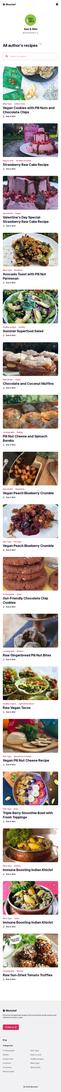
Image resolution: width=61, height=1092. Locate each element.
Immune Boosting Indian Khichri (28, 870)
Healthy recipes (9, 327)
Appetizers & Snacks (22, 756)
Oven (19, 594)
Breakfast (18, 270)
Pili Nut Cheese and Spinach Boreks (25, 438)
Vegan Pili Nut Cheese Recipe (26, 760)
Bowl (16, 809)
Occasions (7, 1067)
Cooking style (8, 432)
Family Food (8, 1059)
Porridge (17, 542)
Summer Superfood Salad (23, 331)
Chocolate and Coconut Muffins (28, 384)
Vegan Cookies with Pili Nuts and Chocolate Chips (29, 110)
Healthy (22, 327)
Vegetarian (19, 489)
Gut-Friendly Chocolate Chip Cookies (25, 600)
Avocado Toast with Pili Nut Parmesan (24, 276)
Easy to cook (8, 161)
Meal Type (7, 104)
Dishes (6, 1055)
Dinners (17, 866)
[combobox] (30, 56)
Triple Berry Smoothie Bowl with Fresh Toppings (28, 815)
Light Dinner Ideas (26, 704)
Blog (5, 1040)
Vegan (18, 213)
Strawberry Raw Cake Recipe (26, 165)
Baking (20, 432)
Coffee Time (19, 104)
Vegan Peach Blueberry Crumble (28, 493)
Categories (8, 1045)
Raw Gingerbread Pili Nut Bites (27, 655)
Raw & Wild (10, 116)
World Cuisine (8, 1071)
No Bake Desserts (23, 161)
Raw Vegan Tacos (17, 708)
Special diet (8, 213)
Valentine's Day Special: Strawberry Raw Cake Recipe (26, 219)
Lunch (16, 918)
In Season (7, 1063)
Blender (20, 651)
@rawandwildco (29, 33)
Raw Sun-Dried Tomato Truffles (27, 975)
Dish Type (7, 542)
